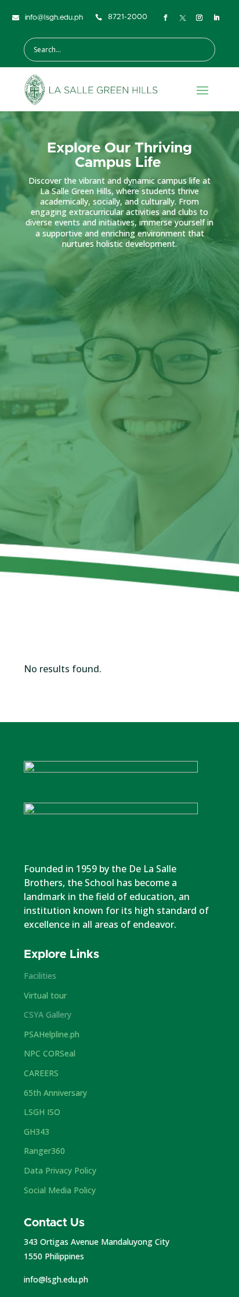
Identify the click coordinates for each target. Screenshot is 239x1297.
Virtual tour (45, 995)
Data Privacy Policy (60, 1170)
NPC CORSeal (49, 1053)
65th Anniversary (55, 1092)
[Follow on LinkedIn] (217, 18)
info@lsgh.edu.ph (56, 1279)
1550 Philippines (54, 1256)
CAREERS (41, 1073)
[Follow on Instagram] (199, 18)
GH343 (36, 1131)
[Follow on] (183, 18)
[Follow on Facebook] (166, 18)
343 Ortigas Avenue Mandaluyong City (96, 1241)
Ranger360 (44, 1150)
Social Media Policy (60, 1190)
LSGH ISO (42, 1111)
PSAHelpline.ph (51, 1034)
